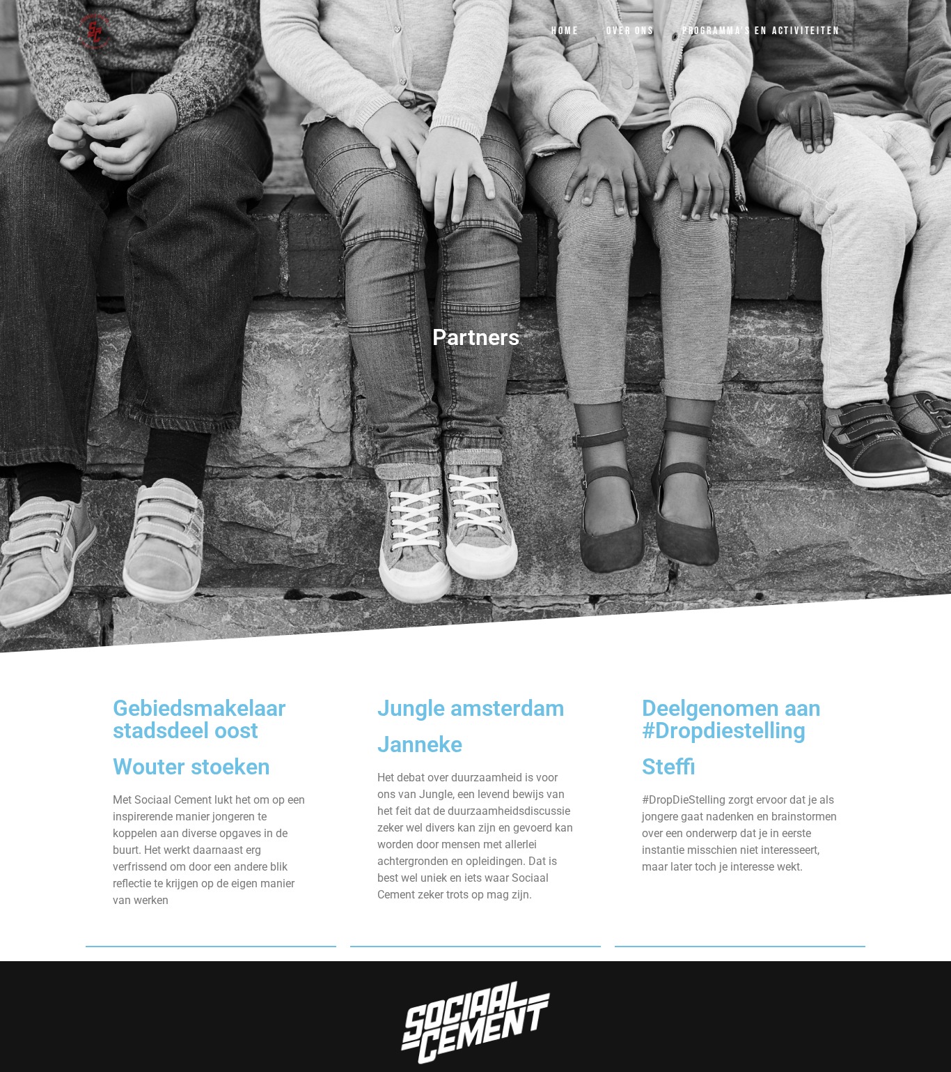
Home (565, 31)
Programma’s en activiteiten (761, 31)
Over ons (630, 31)
